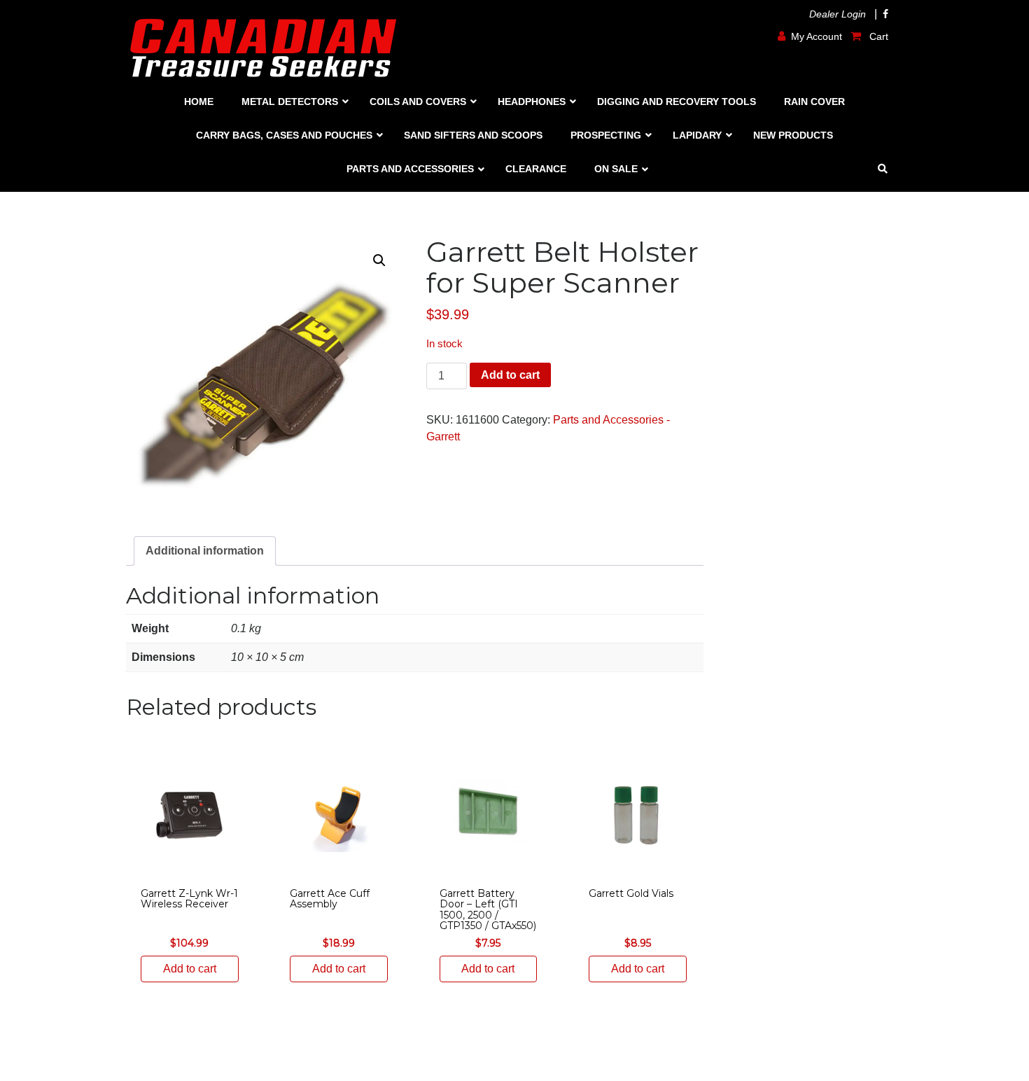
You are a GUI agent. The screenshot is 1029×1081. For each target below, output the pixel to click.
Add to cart (510, 375)
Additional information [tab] (205, 551)
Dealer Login (837, 14)
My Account (816, 36)
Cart (877, 36)
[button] (379, 260)
